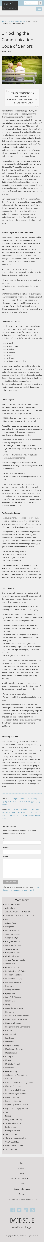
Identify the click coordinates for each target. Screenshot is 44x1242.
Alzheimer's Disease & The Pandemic (20, 915)
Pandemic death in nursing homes (19, 1082)
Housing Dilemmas (13, 1023)
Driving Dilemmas (12, 990)
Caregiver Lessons (12, 941)
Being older (10, 926)
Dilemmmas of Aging (13, 978)
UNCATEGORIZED (12, 1142)
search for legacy (8, 815)
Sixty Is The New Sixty (13, 1119)
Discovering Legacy (13, 982)
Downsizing (10, 986)
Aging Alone (10, 908)
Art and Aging (10, 923)
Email (5, 847)
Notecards (9, 1067)
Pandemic (9, 1079)
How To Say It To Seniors (31, 812)
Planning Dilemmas (13, 1086)
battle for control (27, 809)
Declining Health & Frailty (15, 971)
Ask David (22, 1168)
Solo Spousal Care (12, 1131)
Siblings (8, 1116)
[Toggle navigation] (39, 9)
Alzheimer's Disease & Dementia (18, 912)
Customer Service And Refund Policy (22, 1199)
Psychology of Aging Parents (16, 1108)
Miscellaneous (11, 1053)
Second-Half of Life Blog (16, 21)
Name (5, 838)
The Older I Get (11, 1134)
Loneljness (9, 1041)
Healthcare (9, 1012)
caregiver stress (11, 949)
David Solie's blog (13, 812)
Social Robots (10, 1127)
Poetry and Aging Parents (15, 1093)
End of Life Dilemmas (13, 997)
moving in (9, 1056)
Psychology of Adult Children (16, 1105)
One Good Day (11, 1071)
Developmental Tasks (13, 975)
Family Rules (10, 1001)
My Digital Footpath (13, 1064)
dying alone (10, 993)
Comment (7, 857)
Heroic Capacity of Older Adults (17, 1019)
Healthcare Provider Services (17, 1016)
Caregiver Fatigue (12, 938)
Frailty (7, 1004)
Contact (22, 1194)
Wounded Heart (11, 1149)
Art (6, 919)
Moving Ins (9, 1060)
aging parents (13, 809)
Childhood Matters (12, 956)
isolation (8, 1030)
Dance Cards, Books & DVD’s (22, 1178)
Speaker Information (22, 1189)
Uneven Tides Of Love (14, 1145)
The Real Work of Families (15, 1138)
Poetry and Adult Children (15, 1090)
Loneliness (9, 1038)
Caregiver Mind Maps (13, 945)
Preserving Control (15, 801)
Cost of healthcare (12, 967)
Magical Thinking (12, 1045)
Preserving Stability (13, 1101)
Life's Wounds (11, 1034)
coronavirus (10, 964)
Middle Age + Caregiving (14, 1049)
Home (4, 21)
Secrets (8, 1112)
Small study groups (13, 1123)
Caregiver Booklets (12, 934)
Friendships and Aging (14, 1008)
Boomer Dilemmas (12, 930)
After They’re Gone (12, 904)
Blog (22, 1173)
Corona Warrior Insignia (15, 960)
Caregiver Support (19, 798)
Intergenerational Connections (17, 1027)
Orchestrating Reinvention (16, 1075)
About (22, 1184)
